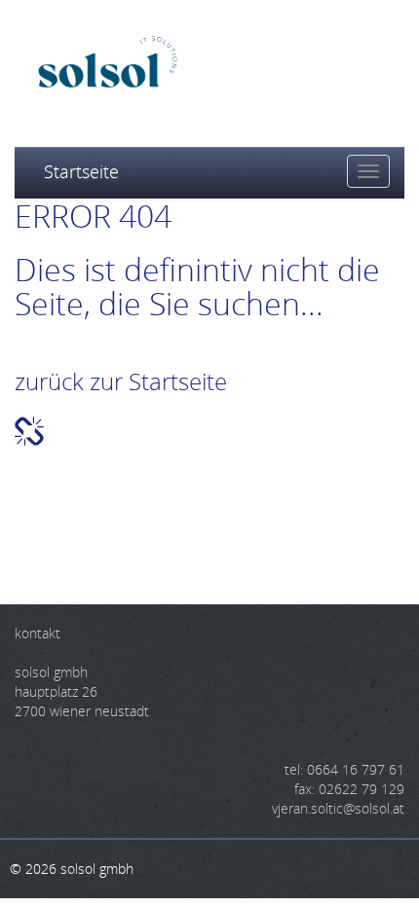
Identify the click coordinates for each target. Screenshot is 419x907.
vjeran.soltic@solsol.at (338, 808)
